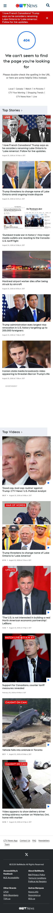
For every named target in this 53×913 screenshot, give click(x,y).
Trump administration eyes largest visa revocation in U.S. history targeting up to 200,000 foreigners (24, 327)
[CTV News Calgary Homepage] (26, 5)
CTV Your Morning (16, 92)
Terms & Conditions (37, 878)
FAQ (34, 840)
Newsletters (43, 840)
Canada (19, 88)
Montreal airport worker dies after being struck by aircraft (25, 283)
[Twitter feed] (26, 854)
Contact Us (25, 840)
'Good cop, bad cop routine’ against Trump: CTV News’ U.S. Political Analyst (24, 489)
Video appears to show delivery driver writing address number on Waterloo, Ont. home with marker (25, 814)
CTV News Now (23, 96)
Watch (28, 88)
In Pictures (38, 88)
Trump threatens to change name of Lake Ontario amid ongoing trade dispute (25, 193)
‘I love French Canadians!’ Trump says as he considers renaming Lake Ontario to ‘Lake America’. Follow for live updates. (25, 148)
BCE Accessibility (11, 877)
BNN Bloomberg (10, 895)
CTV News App (10, 840)
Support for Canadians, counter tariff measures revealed (23, 687)
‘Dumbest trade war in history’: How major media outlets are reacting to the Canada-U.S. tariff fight (26, 238)
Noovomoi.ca (34, 895)
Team (7, 844)
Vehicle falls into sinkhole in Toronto (22, 750)
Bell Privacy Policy (36, 874)
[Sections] (5, 6)
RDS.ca (31, 898)
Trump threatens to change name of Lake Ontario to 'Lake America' (25, 554)
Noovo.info (33, 892)
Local (10, 88)
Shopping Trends (35, 92)
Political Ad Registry (37, 881)
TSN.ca (6, 898)
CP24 (5, 892)
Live (35, 96)
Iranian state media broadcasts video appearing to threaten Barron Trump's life (26, 372)
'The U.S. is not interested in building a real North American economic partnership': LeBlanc (26, 620)
